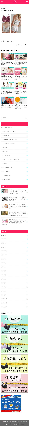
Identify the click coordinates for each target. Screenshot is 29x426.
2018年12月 (4, 299)
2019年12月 (4, 251)
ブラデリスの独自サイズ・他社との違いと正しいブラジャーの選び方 (17, 199)
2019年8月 (4, 267)
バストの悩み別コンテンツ (7, 143)
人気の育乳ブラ (5, 135)
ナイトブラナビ (14, 424)
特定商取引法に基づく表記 (17, 421)
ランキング (4, 163)
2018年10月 (4, 307)
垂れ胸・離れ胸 (6, 155)
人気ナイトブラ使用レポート (8, 131)
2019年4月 (4, 283)
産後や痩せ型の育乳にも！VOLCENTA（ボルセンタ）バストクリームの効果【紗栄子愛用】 (14, 222)
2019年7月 (4, 271)
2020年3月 (4, 243)
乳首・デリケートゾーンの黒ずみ (11, 159)
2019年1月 (4, 295)
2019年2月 (4, 291)
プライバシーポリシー (6, 421)
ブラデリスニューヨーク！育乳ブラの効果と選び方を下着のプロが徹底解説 (17, 206)
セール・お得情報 (5, 179)
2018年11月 (4, 303)
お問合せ (25, 421)
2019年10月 (4, 259)
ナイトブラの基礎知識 (6, 127)
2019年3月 (4, 287)
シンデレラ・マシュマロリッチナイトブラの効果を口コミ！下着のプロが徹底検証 (17, 191)
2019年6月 (4, 275)
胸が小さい (5, 147)
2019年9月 (4, 263)
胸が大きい (5, 151)
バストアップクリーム (6, 167)
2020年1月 (4, 247)
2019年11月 (4, 255)
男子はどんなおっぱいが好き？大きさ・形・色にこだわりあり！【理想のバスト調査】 (17, 213)
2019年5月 (4, 279)
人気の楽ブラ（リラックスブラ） (9, 139)
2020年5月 (4, 239)
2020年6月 (4, 235)
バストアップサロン (6, 171)
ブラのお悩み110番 (6, 175)
